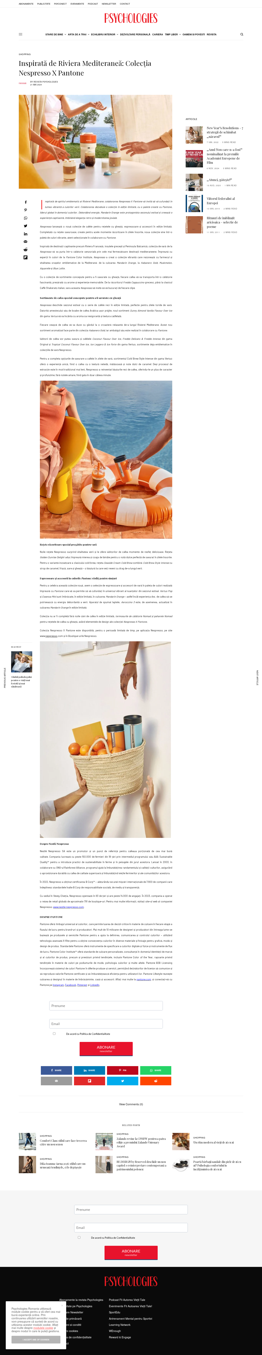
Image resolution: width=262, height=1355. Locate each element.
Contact (125, 3)
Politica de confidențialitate (75, 1337)
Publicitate (43, 3)
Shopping (25, 54)
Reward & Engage (120, 1337)
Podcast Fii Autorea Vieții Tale (127, 1300)
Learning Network (119, 1325)
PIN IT (108, 459)
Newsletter (109, 3)
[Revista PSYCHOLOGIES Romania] (131, 18)
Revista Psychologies (46, 81)
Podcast (93, 3)
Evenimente (77, 3)
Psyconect (60, 3)
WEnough (115, 1331)
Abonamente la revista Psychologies (81, 1300)
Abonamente (26, 3)
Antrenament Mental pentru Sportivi (130, 1318)
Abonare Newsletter (71, 1312)
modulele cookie (43, 1328)
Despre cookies (68, 1331)
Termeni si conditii (70, 1325)
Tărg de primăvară (70, 1318)
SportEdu (114, 1312)
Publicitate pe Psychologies (75, 1306)
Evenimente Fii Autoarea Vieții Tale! (130, 1306)
